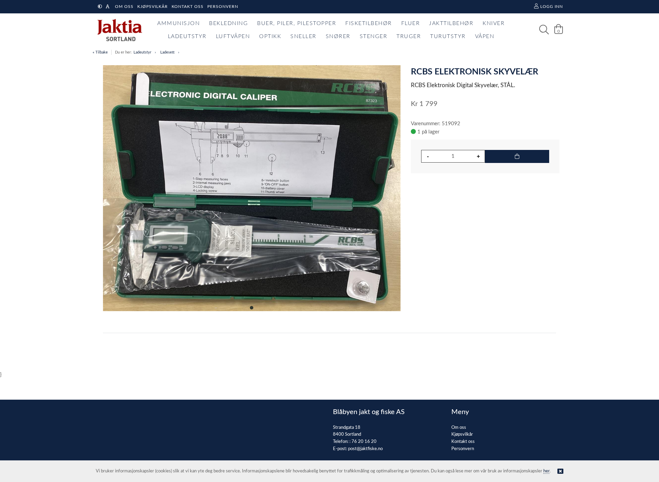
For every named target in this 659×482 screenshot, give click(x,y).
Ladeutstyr (142, 52)
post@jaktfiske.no (365, 449)
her (546, 471)
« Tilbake (100, 52)
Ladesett (167, 52)
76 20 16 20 (364, 441)
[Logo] (118, 30)
